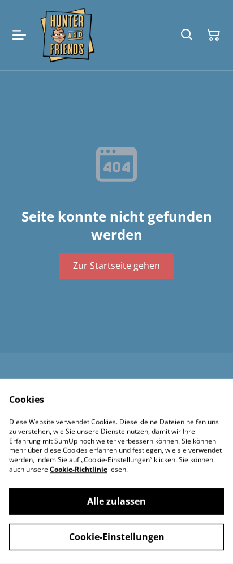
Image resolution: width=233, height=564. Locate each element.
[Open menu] (19, 35)
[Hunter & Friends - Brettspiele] (66, 35)
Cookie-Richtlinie (78, 469)
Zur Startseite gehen (116, 265)
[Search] (186, 35)
